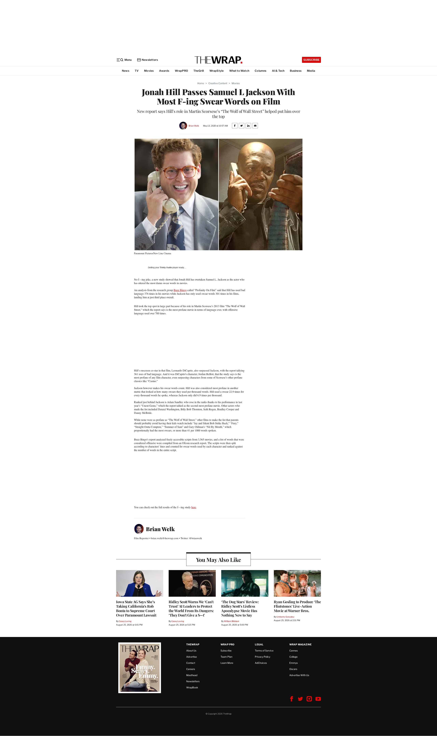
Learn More (227, 662)
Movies (149, 70)
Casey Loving (125, 621)
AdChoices (261, 662)
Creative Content (217, 83)
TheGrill (198, 70)
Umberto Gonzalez (285, 616)
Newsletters (150, 59)
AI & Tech (278, 70)
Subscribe (311, 59)
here (193, 507)
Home (200, 83)
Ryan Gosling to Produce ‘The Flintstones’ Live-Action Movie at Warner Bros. (297, 606)
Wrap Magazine (300, 644)
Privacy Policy (262, 656)
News (125, 70)
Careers (190, 669)
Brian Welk (194, 125)
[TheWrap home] (218, 60)
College (293, 656)
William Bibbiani (231, 621)
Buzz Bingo (180, 290)
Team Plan (226, 656)
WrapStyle (216, 70)
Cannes (293, 650)
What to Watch (239, 70)
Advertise (191, 656)
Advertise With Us (299, 675)
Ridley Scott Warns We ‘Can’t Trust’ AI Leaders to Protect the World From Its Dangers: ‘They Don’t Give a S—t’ (191, 608)
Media (311, 70)
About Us (191, 650)
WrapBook (192, 687)
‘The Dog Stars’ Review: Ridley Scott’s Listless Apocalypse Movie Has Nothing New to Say (240, 608)
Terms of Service (264, 650)
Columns (260, 70)
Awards (164, 70)
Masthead (191, 675)
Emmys (293, 662)
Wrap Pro (228, 644)
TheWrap (192, 644)
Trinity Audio (166, 267)
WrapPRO (181, 70)
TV (137, 70)
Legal (259, 644)
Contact (190, 662)
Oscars (293, 669)
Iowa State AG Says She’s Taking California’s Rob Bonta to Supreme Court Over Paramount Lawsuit (136, 608)
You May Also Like (218, 559)
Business (295, 70)
